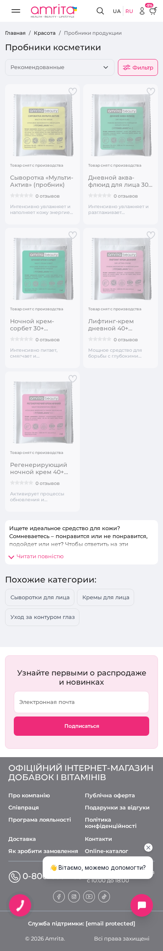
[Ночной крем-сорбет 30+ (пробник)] (42, 268)
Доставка (22, 839)
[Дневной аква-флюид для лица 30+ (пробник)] (120, 124)
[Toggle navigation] (16, 10)
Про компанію (29, 795)
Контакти (98, 839)
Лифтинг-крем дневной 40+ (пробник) (111, 325)
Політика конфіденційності (111, 823)
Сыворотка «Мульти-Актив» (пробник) (41, 181)
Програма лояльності (39, 820)
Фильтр (142, 67)
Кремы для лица (106, 597)
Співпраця (23, 807)
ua (117, 11)
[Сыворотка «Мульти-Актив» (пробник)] (42, 124)
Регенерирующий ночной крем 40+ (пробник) (38, 468)
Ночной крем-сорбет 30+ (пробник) (32, 325)
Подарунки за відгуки (117, 807)
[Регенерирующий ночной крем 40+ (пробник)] (42, 412)
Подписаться (81, 726)
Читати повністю (40, 556)
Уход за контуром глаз (42, 616)
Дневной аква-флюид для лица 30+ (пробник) (120, 181)
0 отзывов (48, 196)
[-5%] (142, 11)
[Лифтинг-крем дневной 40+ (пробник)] (120, 268)
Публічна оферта (110, 795)
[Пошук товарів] (102, 11)
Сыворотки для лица (40, 597)
